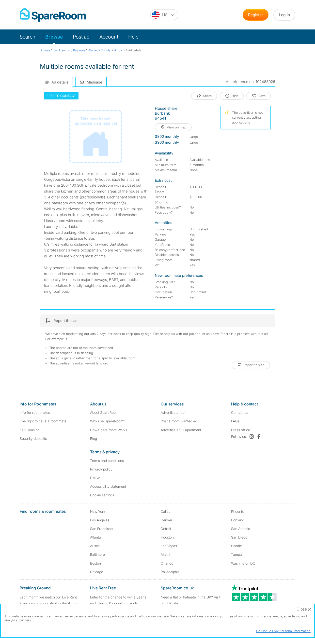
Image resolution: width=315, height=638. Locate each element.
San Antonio (240, 529)
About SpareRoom (104, 412)
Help (133, 37)
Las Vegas (169, 546)
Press (240, 430)
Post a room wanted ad (179, 421)
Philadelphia (170, 572)
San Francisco (101, 529)
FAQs (235, 421)
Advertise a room (174, 412)
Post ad (81, 37)
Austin (95, 546)
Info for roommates (35, 412)
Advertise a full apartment (181, 430)
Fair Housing (29, 430)
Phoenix (237, 511)
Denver (166, 520)
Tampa (236, 554)
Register (255, 14)
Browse (54, 37)
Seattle (236, 546)
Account (108, 37)
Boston (95, 563)
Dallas (165, 511)
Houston (167, 537)
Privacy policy (101, 469)
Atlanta (95, 537)
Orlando (167, 563)
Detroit (166, 529)
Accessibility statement (108, 486)
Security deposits (33, 438)
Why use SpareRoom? (107, 421)
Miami (165, 554)
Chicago (96, 572)
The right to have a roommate (43, 421)
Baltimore (97, 554)
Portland (237, 520)
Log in (284, 14)
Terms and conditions (107, 460)
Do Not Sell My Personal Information (283, 631)
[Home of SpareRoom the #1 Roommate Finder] (53, 15)
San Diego (239, 537)
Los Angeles (99, 520)
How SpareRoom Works (108, 430)
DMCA (95, 478)
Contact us (239, 412)
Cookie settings (102, 495)
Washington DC (243, 563)
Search (27, 37)
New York (97, 511)
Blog (93, 438)
